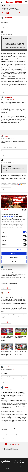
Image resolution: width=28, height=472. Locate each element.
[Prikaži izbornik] (26, 2)
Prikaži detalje (20, 249)
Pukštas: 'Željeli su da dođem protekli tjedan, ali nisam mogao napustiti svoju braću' (7, 354)
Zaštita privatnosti (20, 466)
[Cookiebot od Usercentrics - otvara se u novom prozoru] (21, 210)
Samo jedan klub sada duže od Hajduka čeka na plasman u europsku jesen (20, 338)
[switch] (25, 236)
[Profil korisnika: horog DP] (2, 293)
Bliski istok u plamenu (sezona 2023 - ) (11, 10)
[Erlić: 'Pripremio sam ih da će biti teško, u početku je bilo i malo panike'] (21, 347)
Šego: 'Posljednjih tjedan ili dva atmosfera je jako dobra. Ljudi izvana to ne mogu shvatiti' (7, 338)
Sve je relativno (13, 8)
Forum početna (5, 8)
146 (19, 13)
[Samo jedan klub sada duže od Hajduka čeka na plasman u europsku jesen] (21, 331)
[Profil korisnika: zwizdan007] (2, 160)
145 (17, 13)
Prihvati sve (14, 253)
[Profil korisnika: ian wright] (2, 267)
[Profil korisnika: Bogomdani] (2, 367)
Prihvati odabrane (14, 257)
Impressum (20, 468)
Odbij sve (14, 261)
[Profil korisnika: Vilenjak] (2, 136)
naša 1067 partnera (8, 216)
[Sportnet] (14, 2)
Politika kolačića (7, 468)
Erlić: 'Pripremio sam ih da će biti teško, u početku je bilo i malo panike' (20, 353)
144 (14, 13)
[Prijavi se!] (2, 2)
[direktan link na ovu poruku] (14, 34)
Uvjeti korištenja (7, 466)
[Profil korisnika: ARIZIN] (2, 32)
